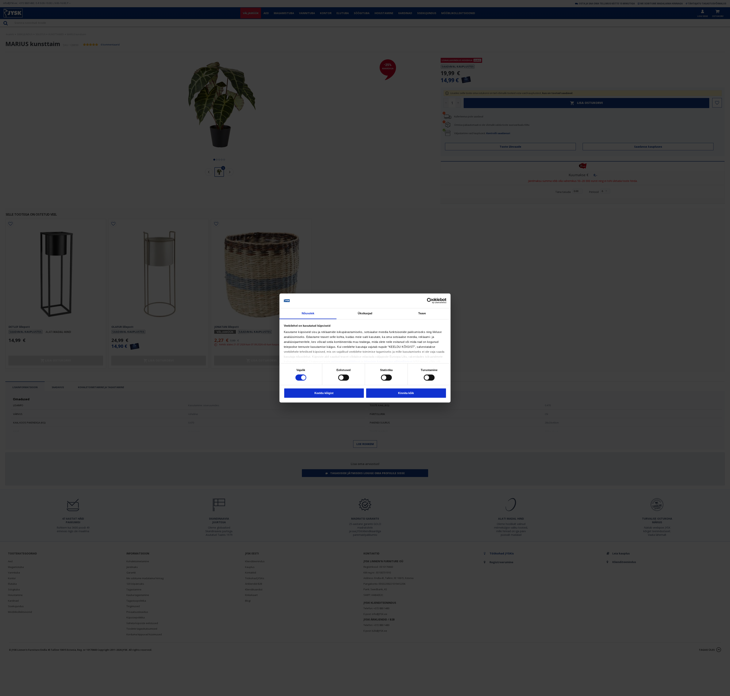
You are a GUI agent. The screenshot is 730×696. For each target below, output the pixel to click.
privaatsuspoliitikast (345, 361)
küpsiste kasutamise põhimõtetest (388, 361)
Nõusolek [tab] (308, 313)
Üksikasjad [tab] (365, 313)
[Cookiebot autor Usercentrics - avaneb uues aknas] (429, 301)
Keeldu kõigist (323, 393)
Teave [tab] (422, 313)
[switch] (343, 378)
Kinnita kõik (406, 393)
